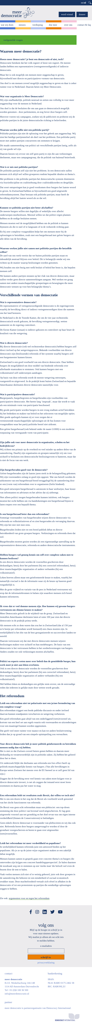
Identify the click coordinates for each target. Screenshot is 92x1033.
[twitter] (52, 910)
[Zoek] (89, 2)
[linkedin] (45, 909)
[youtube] (60, 910)
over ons (68, 24)
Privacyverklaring (46, 962)
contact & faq (84, 24)
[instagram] (37, 910)
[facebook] (31, 909)
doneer (82, 14)
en (82, 2)
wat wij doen (7, 24)
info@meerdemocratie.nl (17, 993)
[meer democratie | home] (18, 12)
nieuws (22, 24)
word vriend (67, 14)
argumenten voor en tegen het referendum (29, 898)
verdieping (37, 24)
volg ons (46, 925)
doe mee (53, 24)
